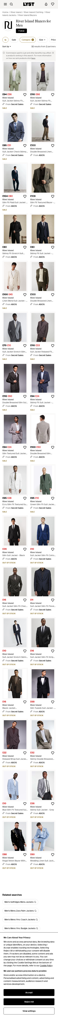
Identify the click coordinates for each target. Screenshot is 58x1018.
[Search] (11, 4)
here (33, 58)
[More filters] (5, 40)
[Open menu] (5, 4)
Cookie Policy (46, 965)
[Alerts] (46, 4)
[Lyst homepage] (29, 4)
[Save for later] (25, 95)
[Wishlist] (53, 4)
